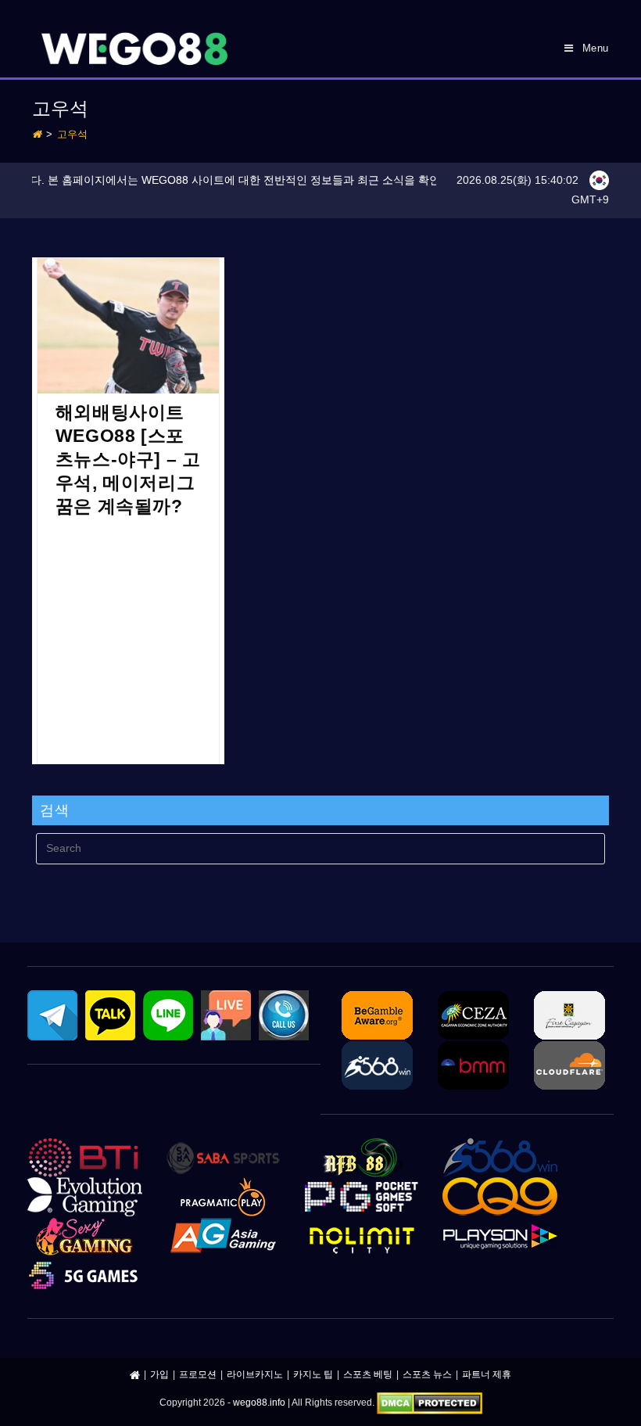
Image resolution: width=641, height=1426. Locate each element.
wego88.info (259, 1403)
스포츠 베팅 (367, 1374)
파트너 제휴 (486, 1374)
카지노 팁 (313, 1374)
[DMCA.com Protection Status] (429, 1403)
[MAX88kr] (135, 1374)
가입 (159, 1374)
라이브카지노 (255, 1374)
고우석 (72, 134)
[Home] (36, 134)
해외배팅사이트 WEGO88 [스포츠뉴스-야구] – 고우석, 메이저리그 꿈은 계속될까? (128, 459)
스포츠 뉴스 (427, 1374)
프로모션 (198, 1374)
